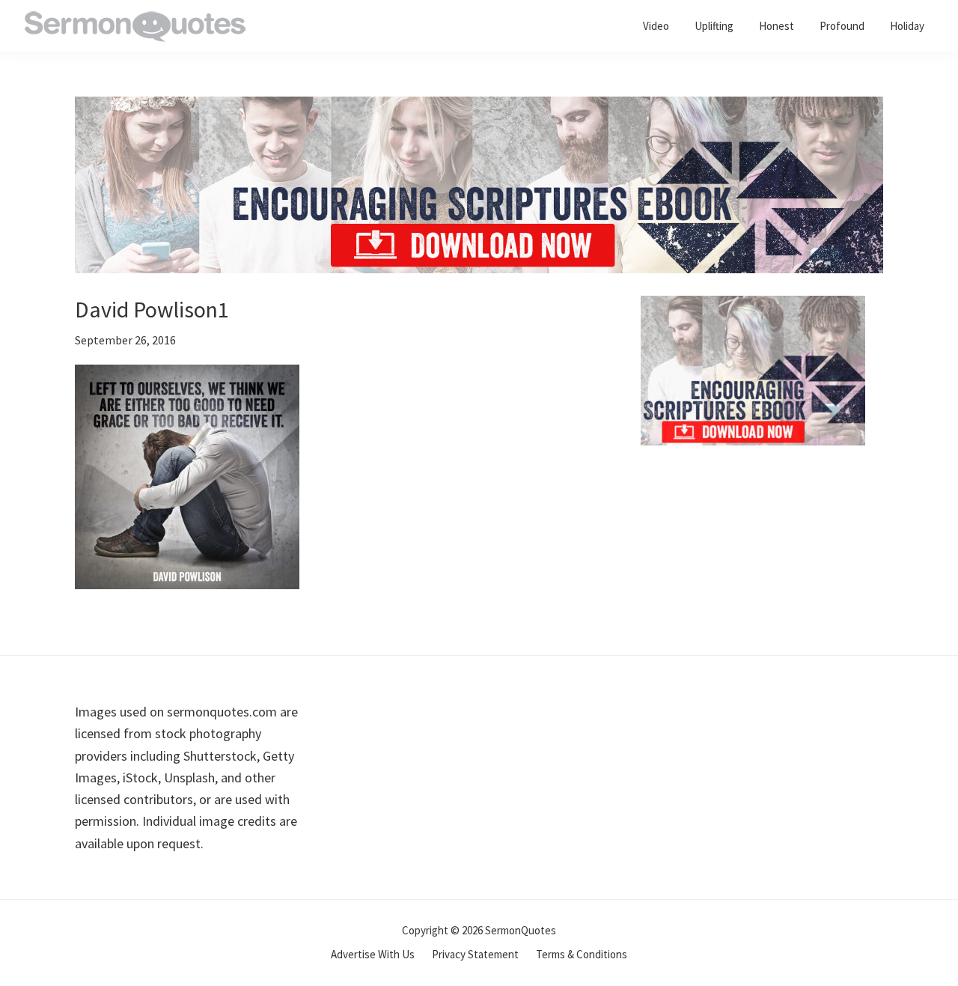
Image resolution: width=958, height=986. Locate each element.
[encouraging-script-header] (479, 107)
